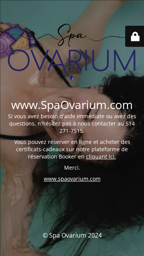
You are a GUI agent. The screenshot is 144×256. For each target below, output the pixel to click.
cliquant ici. (101, 156)
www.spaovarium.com (72, 178)
